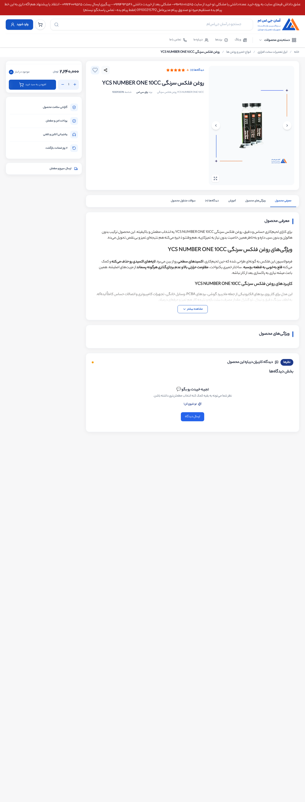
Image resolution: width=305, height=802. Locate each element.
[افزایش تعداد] (75, 84)
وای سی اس (142, 92)
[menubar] (277, 40)
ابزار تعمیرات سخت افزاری (272, 52)
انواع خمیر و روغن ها (238, 52)
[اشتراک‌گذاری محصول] (105, 70)
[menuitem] (277, 40)
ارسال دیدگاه (192, 416)
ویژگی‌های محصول (255, 201)
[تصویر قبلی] (287, 125)
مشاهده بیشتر (195, 309)
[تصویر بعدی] (216, 125)
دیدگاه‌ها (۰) (197, 70)
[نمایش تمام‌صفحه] (215, 178)
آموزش (232, 201)
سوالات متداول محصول (183, 201)
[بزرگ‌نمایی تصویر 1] (251, 125)
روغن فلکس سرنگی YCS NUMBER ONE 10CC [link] (190, 52)
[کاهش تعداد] (62, 84)
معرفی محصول (283, 201)
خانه (296, 52)
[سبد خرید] (40, 24)
